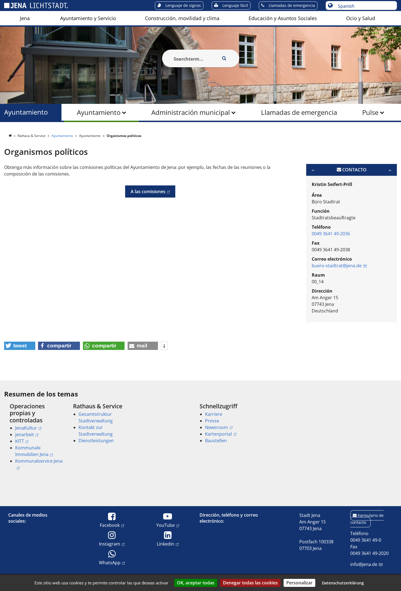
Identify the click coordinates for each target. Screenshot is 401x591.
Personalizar (299, 583)
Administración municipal (190, 112)
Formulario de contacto (367, 519)
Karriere (213, 414)
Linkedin (165, 544)
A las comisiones (145, 191)
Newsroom (216, 427)
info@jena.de (363, 564)
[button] (19, 346)
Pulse (370, 112)
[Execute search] (224, 58)
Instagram (109, 544)
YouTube (165, 525)
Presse (212, 421)
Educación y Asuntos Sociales (283, 18)
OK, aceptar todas (195, 583)
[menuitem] (25, 18)
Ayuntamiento (98, 112)
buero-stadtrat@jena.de (337, 266)
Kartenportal (218, 434)
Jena (25, 18)
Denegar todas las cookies (250, 583)
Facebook (110, 525)
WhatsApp (109, 562)
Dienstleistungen (96, 441)
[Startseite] (10, 135)
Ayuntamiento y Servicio (88, 18)
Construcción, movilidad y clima (182, 18)
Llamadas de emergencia (299, 112)
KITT (19, 441)
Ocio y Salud (360, 18)
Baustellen (216, 441)
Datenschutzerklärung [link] (343, 582)
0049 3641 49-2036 (331, 234)
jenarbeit (24, 434)
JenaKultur (26, 428)
